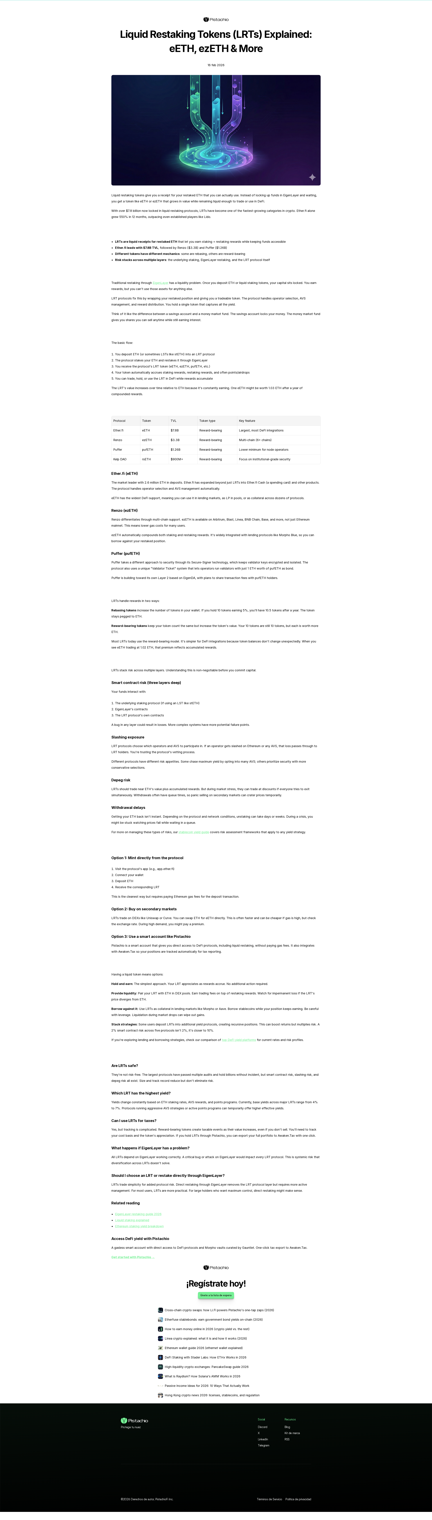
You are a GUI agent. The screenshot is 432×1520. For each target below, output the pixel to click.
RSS (287, 1439)
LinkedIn (263, 1439)
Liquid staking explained (132, 1220)
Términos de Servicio (269, 1499)
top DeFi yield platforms (239, 1040)
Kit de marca (292, 1433)
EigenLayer (160, 283)
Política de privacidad (298, 1499)
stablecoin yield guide (194, 832)
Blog (287, 1427)
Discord (262, 1427)
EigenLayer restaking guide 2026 (138, 1214)
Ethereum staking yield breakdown (139, 1226)
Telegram (263, 1445)
